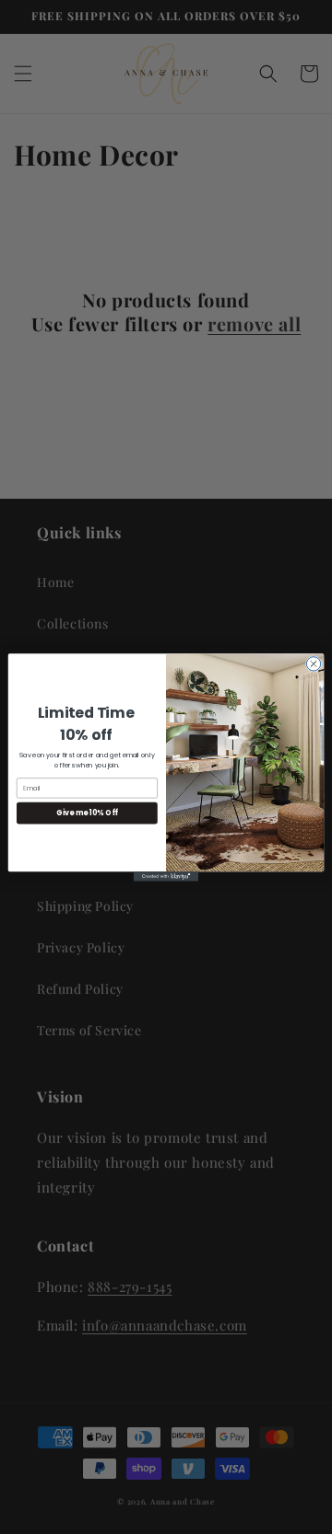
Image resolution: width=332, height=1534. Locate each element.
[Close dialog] (313, 663)
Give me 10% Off (87, 812)
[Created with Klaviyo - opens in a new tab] (166, 876)
